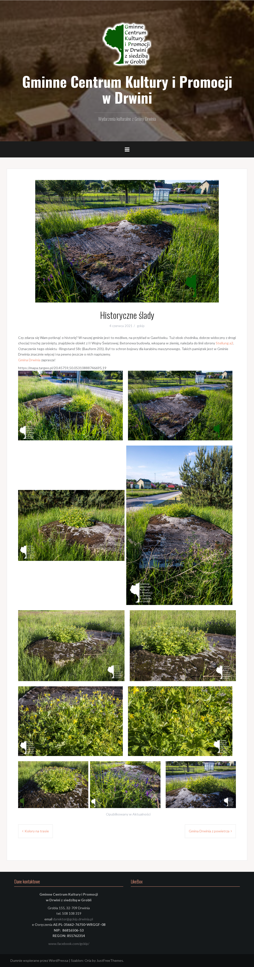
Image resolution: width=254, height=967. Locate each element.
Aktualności (141, 814)
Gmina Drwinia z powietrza (209, 831)
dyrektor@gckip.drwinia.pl (73, 919)
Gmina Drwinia (29, 360)
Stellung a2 (224, 343)
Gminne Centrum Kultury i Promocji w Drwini (127, 89)
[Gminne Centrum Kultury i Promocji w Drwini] (127, 44)
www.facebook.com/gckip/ (68, 943)
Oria (88, 960)
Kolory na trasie (37, 831)
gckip (141, 326)
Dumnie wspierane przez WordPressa (39, 960)
